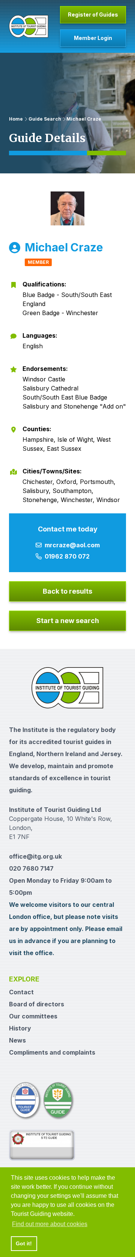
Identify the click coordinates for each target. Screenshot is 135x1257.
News (17, 1040)
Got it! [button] (24, 1243)
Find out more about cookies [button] (49, 1224)
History (20, 1028)
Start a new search (67, 621)
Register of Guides (93, 14)
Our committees (33, 1016)
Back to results (67, 591)
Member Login (93, 38)
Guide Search (44, 119)
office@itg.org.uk (35, 856)
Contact (21, 992)
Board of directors (36, 1004)
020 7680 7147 (31, 868)
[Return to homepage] (28, 26)
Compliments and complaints (52, 1052)
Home (16, 119)
